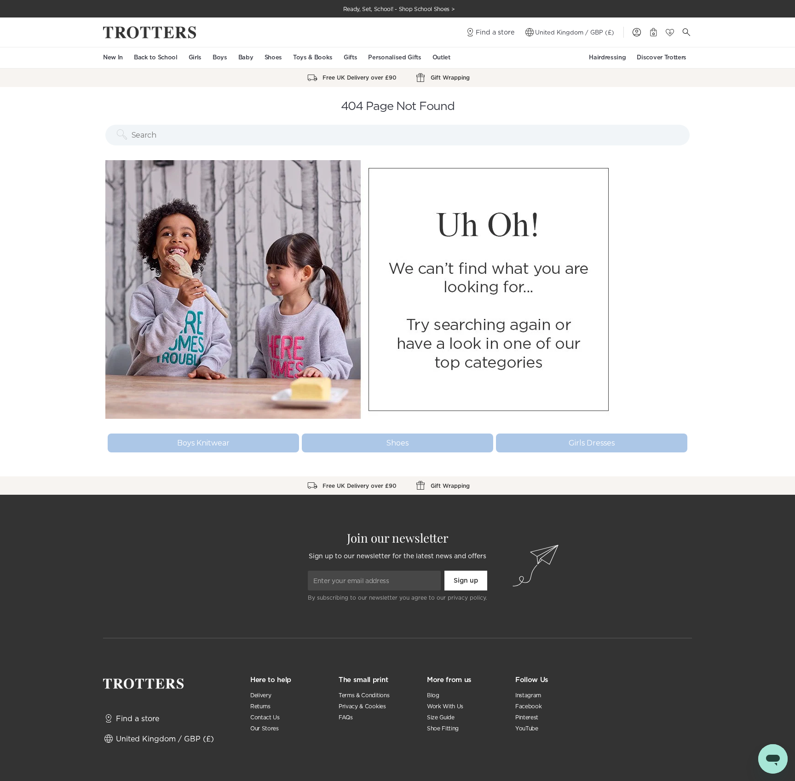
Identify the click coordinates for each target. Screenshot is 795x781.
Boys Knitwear (203, 443)
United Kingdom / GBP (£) (574, 32)
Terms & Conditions (364, 695)
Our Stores (264, 728)
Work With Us (445, 706)
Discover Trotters (661, 57)
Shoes (273, 57)
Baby (245, 57)
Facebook (528, 706)
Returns (260, 706)
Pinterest (526, 717)
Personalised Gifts (394, 57)
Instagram (528, 695)
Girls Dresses (592, 443)
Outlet (441, 57)
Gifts (350, 57)
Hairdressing (607, 57)
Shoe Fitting (443, 728)
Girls (195, 57)
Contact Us (265, 717)
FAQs (346, 717)
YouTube (526, 728)
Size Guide (441, 717)
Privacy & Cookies (362, 706)
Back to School (156, 57)
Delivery (260, 695)
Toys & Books (313, 57)
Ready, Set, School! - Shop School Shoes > (399, 9)
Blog (433, 695)
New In (113, 57)
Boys (220, 57)
